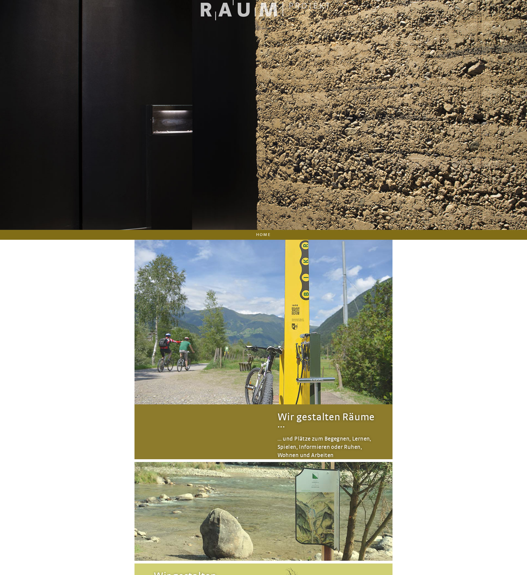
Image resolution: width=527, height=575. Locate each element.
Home (263, 234)
